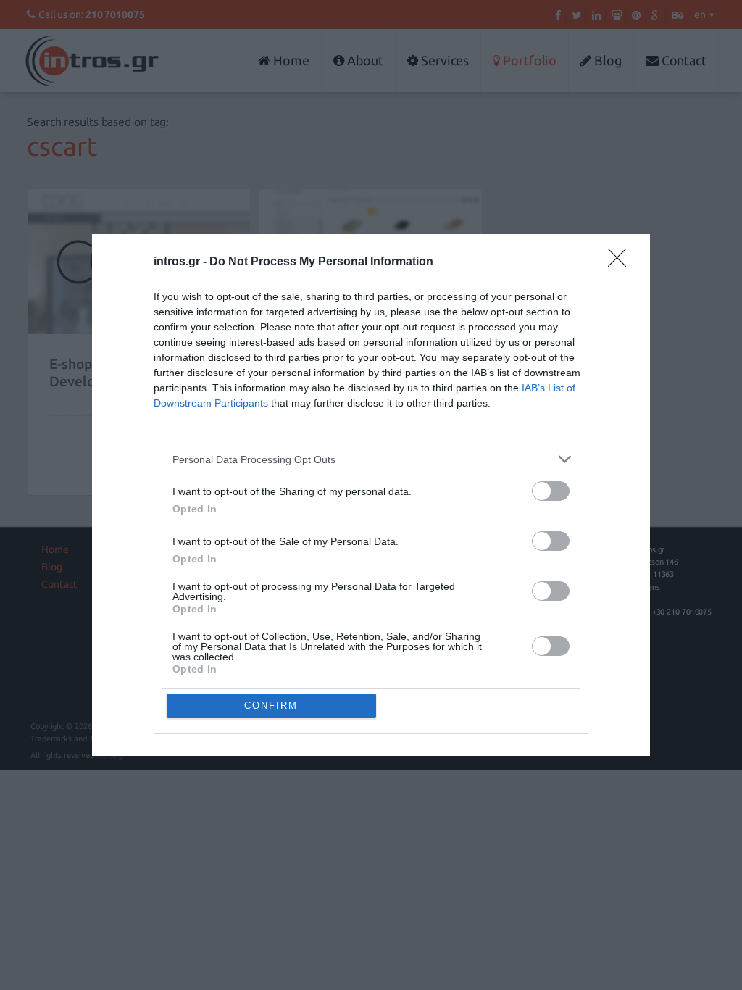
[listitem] (371, 459)
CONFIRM (271, 705)
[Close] (621, 262)
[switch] (551, 491)
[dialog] (371, 495)
